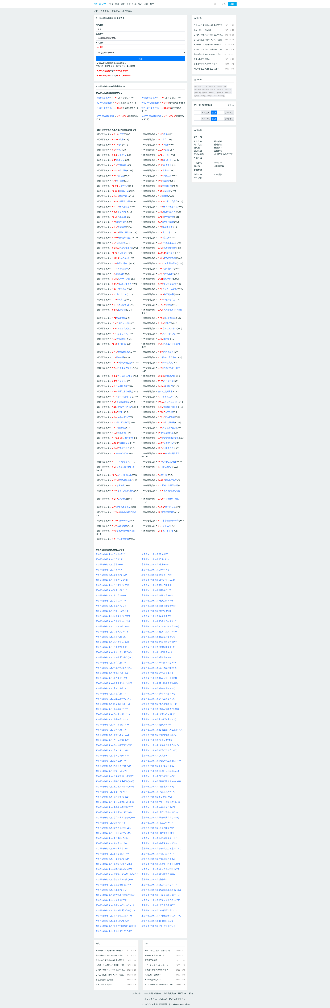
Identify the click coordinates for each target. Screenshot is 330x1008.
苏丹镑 (164, 475)
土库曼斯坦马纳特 (172, 490)
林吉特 (167, 191)
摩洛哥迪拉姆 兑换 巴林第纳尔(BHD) (113, 626)
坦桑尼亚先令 (125, 284)
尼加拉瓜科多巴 (169, 328)
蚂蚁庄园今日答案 (153, 993)
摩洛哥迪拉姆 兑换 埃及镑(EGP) (156, 616)
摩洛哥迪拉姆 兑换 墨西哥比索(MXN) (158, 605)
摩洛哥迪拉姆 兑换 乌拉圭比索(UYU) (113, 714)
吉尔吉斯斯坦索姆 (170, 438)
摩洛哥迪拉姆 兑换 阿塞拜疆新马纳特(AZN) (161, 781)
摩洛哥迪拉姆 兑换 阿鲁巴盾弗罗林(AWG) (115, 781)
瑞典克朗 (166, 180)
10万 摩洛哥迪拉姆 (150, 108)
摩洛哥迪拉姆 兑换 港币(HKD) (109, 564)
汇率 (134, 4)
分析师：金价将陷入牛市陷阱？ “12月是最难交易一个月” (111, 965)
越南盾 (169, 304)
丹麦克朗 (122, 227)
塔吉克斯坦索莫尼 (126, 490)
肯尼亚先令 (123, 253)
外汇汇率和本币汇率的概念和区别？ (159, 984)
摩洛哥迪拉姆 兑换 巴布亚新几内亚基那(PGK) (162, 729)
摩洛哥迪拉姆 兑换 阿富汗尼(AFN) (111, 771)
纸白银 (197, 165)
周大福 (196, 96)
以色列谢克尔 (169, 299)
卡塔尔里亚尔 (169, 242)
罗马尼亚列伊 (170, 258)
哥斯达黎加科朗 (125, 391)
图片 (152, 4)
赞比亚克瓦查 (123, 539)
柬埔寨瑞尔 (124, 443)
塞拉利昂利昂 (171, 480)
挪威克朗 (120, 273)
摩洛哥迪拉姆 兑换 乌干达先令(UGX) (158, 905)
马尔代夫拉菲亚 (169, 461)
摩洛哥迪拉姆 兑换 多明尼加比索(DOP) (114, 812)
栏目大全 (193, 993)
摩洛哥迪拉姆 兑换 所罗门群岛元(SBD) (159, 750)
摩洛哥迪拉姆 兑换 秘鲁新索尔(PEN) (158, 688)
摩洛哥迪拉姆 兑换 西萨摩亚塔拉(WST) (114, 915)
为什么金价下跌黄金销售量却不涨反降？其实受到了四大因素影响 (111, 960)
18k (224, 86)
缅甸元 (168, 323)
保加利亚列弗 (169, 211)
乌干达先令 (170, 507)
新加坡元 (121, 155)
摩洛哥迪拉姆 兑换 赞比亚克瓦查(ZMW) (114, 931)
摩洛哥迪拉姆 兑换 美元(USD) (155, 554)
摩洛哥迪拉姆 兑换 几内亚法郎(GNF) (158, 833)
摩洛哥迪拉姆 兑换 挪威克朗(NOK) (112, 693)
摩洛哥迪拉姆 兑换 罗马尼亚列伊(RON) (159, 678)
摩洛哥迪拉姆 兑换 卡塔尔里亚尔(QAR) (159, 662)
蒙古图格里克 (170, 263)
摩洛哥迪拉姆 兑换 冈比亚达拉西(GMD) (114, 833)
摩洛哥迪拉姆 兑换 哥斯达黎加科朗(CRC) (115, 802)
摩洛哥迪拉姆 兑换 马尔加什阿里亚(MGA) (160, 864)
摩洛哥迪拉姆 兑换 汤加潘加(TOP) (111, 900)
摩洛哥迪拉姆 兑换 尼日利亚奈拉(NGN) (159, 812)
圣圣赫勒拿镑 (125, 480)
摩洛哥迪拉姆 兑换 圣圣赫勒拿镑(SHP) (113, 884)
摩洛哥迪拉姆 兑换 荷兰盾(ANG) (156, 657)
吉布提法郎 (167, 396)
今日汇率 (198, 174)
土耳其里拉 (121, 289)
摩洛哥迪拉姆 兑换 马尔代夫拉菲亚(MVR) (160, 869)
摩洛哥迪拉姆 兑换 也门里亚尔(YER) (158, 926)
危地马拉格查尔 (169, 289)
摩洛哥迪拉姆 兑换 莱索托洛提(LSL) (112, 735)
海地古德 (121, 432)
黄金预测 (218, 150)
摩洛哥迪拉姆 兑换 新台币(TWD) (156, 574)
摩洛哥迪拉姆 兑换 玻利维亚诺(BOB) (112, 642)
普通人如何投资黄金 (104, 984)
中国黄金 (212, 86)
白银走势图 (219, 165)
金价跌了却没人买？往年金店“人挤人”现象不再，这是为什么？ (111, 970)
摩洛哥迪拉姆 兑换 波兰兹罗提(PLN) (158, 636)
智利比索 (122, 310)
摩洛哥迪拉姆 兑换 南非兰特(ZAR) (111, 600)
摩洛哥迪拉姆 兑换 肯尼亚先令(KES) (112, 673)
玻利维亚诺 (121, 222)
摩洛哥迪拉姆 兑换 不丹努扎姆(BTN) (158, 791)
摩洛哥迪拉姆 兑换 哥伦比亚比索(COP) (114, 652)
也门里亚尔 (167, 531)
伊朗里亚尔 (128, 438)
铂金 (123, 4)
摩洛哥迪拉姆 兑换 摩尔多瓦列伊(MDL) (114, 864)
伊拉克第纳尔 (167, 432)
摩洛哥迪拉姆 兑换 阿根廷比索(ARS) (112, 611)
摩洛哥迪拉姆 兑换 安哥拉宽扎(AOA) (158, 776)
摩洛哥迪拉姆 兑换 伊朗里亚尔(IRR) (112, 848)
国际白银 (218, 162)
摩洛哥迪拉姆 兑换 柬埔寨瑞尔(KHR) (112, 853)
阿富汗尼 (120, 357)
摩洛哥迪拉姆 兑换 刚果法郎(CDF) (157, 797)
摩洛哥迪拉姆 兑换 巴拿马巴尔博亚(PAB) (160, 626)
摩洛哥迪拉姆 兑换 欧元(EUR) (109, 559)
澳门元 (121, 175)
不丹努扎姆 (168, 381)
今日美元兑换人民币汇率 (175, 993)
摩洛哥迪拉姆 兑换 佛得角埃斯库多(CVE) (115, 807)
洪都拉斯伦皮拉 (169, 427)
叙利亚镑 (122, 344)
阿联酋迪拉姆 (124, 352)
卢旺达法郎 (123, 323)
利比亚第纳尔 (170, 318)
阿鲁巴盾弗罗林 (124, 367)
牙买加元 (121, 299)
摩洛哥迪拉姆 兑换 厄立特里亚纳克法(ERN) (116, 817)
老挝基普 (170, 253)
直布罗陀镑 (170, 417)
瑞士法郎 (123, 170)
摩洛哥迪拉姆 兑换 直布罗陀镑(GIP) (157, 827)
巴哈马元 (121, 381)
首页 (111, 4)
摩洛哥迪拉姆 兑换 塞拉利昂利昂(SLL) (159, 884)
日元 (164, 139)
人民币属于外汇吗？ (153, 980)
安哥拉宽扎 (167, 362)
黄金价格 (198, 141)
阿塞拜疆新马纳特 (171, 367)
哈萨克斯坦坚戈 (125, 237)
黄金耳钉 (197, 93)
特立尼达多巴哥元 (172, 499)
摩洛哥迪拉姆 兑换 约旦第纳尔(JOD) (113, 724)
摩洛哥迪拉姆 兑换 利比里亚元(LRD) (158, 858)
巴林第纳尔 (124, 206)
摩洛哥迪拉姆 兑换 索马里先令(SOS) (158, 698)
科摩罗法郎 (169, 443)
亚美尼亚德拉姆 (125, 362)
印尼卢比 (124, 186)
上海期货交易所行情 (223, 153)
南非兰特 (120, 180)
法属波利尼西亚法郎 (126, 531)
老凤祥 (212, 89)
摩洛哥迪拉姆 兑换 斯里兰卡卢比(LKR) (113, 698)
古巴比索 (166, 232)
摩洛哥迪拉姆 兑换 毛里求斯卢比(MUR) (114, 683)
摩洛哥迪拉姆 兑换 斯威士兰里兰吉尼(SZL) (161, 889)
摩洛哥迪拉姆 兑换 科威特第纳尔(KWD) (114, 667)
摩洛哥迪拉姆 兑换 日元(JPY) (155, 559)
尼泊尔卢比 (122, 333)
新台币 (165, 155)
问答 (146, 4)
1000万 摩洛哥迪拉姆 (151, 116)
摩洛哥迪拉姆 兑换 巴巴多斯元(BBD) (158, 766)
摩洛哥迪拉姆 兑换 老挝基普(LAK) (157, 673)
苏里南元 (121, 485)
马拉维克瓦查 (123, 328)
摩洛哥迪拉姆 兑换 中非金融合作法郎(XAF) (161, 915)
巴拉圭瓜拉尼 (171, 201)
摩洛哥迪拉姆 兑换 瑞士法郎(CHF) (111, 590)
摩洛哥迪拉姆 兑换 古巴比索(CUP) (157, 652)
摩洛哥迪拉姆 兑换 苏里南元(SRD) (111, 889)
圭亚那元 (122, 427)
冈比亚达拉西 (123, 422)
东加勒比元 (122, 525)
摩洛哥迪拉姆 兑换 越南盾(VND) (156, 724)
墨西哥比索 (167, 186)
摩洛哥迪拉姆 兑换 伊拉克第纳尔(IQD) (159, 843)
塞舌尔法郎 (121, 338)
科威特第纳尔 (125, 248)
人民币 (121, 134)
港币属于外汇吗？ (152, 960)
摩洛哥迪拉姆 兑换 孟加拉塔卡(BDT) (112, 688)
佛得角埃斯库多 (125, 396)
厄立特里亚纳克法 (124, 407)
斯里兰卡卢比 (124, 279)
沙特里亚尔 (169, 273)
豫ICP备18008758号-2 (179, 1004)
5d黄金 (209, 96)
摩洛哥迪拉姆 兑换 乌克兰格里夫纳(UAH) (115, 905)
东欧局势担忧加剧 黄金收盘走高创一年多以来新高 (111, 955)
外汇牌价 (198, 177)
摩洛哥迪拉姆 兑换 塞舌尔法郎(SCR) (112, 755)
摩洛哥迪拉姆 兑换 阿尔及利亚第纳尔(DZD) (161, 760)
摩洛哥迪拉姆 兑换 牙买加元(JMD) (112, 719)
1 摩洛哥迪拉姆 (103, 97)
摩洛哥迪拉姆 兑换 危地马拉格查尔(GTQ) (160, 709)
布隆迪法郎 (170, 376)
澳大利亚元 (168, 160)
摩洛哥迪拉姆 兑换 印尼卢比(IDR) (111, 605)
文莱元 (166, 338)
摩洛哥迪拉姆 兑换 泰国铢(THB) (156, 590)
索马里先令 (168, 279)
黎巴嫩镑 (125, 258)
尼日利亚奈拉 (170, 401)
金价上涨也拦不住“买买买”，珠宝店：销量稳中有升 (111, 975)
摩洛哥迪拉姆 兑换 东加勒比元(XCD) (113, 920)
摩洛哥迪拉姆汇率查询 (122, 11)
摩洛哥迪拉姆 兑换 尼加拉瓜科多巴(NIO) (160, 745)
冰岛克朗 (122, 217)
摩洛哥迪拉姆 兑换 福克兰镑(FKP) (157, 822)
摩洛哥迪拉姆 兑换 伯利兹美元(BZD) (112, 797)
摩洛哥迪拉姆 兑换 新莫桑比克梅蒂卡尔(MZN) (117, 874)
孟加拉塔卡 (123, 268)
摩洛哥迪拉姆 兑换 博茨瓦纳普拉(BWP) (159, 642)
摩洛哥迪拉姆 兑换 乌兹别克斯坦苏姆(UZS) (116, 910)
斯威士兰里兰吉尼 (170, 485)
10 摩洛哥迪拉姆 (149, 97)
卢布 (119, 149)
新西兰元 (167, 175)
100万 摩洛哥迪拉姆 (105, 116)
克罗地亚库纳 (170, 248)
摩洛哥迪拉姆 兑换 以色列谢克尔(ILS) (158, 719)
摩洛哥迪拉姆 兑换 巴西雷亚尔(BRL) (112, 585)
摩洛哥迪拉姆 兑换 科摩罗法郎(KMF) (158, 853)
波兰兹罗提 (169, 217)
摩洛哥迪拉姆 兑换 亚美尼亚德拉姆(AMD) (115, 776)
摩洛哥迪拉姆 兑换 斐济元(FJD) (110, 822)
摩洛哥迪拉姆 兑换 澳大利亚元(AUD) (158, 580)
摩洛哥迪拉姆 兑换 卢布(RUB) (109, 569)
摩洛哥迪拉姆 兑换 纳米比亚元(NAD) (158, 874)
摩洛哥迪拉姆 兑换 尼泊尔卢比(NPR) (112, 750)
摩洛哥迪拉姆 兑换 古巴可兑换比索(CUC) (160, 802)
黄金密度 (205, 89)
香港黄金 (218, 144)
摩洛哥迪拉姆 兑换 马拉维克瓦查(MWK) (114, 745)
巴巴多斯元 (168, 352)
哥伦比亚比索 (125, 232)
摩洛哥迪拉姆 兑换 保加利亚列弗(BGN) (159, 631)
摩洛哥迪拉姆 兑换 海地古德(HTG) (112, 843)
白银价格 (198, 162)
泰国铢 (165, 170)
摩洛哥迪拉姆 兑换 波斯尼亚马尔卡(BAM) (115, 786)
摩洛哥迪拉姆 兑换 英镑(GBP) (155, 569)
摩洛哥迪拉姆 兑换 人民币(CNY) (111, 554)
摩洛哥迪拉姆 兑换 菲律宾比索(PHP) (158, 647)
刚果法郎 (169, 386)
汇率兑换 (218, 174)
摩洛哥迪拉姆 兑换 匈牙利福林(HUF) (158, 714)
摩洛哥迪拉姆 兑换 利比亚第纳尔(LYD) (159, 735)
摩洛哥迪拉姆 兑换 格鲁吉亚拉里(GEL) (113, 827)
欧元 (121, 139)
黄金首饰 (197, 86)
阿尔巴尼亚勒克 (169, 357)
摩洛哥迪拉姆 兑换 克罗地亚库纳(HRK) (159, 667)
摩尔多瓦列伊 (122, 453)
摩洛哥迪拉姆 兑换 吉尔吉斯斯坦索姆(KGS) (161, 848)
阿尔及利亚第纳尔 (171, 344)
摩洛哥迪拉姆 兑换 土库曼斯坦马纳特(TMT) (161, 895)
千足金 (204, 86)
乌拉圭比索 (122, 294)
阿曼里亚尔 (124, 196)
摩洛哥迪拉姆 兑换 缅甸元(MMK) (156, 740)
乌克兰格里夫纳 (123, 507)
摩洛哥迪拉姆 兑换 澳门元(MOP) (111, 595)
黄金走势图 (199, 153)
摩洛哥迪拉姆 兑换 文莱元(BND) (156, 755)
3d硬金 (219, 86)
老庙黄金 (220, 93)
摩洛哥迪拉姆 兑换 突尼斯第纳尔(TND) (159, 704)
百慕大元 (121, 211)
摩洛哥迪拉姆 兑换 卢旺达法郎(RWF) (113, 740)
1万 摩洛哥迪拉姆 (104, 108)
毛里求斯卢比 (123, 263)
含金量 (204, 93)
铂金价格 (218, 141)
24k (215, 96)
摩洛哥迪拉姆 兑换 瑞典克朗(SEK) (157, 600)
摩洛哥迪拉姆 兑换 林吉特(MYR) (156, 611)
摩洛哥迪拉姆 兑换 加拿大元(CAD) (112, 580)
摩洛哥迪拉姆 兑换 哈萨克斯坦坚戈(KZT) (114, 657)
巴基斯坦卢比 (124, 201)
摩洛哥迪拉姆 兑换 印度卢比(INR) (156, 585)
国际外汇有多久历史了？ (154, 955)
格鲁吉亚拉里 (124, 417)
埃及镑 (165, 196)
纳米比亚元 (167, 467)
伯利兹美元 (123, 386)
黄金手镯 (197, 89)
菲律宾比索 (167, 227)
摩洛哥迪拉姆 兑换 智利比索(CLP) (111, 729)
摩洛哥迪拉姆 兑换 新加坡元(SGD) (112, 574)
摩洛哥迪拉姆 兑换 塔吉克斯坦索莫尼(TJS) (115, 895)
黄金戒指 (220, 89)
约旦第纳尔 (124, 304)
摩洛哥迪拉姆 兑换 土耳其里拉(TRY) (112, 709)
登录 (224, 4)
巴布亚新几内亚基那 (173, 310)
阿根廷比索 (124, 191)
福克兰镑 (169, 412)
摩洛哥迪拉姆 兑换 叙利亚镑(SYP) (111, 760)
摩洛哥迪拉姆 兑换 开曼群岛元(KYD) (113, 858)
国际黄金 (198, 144)
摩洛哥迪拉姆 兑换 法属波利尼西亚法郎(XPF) (116, 926)
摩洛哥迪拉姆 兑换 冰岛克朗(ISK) (111, 636)
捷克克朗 (121, 242)
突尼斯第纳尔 (169, 284)
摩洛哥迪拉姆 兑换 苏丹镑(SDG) (156, 879)
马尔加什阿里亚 (172, 453)
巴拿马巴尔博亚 (170, 206)
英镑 (167, 149)
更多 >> (231, 105)
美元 (165, 134)
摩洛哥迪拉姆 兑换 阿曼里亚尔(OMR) (113, 616)
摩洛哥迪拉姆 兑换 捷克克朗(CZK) (111, 662)
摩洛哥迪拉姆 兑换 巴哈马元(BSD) (111, 791)
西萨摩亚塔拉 (124, 520)
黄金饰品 (212, 93)
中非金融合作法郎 (171, 520)
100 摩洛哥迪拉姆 (104, 102)
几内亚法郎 (170, 422)
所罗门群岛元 (168, 333)
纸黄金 (197, 147)
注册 (232, 4)
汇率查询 (104, 11)
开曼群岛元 (124, 448)
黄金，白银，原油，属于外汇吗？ (158, 950)
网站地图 (163, 1004)
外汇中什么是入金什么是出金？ (157, 965)
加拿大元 (120, 160)
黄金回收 (218, 147)
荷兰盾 (166, 237)
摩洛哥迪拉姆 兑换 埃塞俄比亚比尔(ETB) (160, 817)
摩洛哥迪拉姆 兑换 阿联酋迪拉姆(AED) (114, 766)
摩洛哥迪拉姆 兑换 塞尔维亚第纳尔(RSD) (115, 879)
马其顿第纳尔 (123, 461)
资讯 (140, 4)
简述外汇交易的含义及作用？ (156, 970)
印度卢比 (167, 165)
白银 (129, 4)
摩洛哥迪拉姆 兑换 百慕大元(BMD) (112, 631)
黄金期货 (228, 93)
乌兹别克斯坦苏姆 (128, 512)
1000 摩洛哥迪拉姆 (150, 102)
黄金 (117, 4)
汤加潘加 (122, 499)
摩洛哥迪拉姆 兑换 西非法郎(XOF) (157, 920)
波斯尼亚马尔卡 (124, 376)
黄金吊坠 (221, 96)
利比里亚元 (168, 448)
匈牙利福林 (169, 294)
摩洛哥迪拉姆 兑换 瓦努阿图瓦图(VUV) (159, 910)
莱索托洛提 (121, 318)
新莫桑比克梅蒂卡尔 (126, 467)
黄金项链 (228, 89)
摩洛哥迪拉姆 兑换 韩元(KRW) (155, 564)
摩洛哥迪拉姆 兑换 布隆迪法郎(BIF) (157, 786)
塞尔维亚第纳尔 (125, 475)
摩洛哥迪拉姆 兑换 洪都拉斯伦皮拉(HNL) (160, 838)
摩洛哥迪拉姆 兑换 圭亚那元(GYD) (112, 838)
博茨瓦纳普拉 (168, 222)
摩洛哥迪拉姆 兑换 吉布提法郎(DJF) (158, 807)
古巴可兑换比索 (165, 391)
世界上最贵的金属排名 (105, 980)
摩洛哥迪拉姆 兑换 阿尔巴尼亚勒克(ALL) (160, 771)
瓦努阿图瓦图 (168, 512)
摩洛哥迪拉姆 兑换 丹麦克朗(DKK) (111, 647)
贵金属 (203, 96)
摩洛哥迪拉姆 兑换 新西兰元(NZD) (157, 595)
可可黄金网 (99, 3)
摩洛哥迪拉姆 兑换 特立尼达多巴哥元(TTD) (161, 900)
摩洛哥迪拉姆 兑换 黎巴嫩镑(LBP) (111, 678)
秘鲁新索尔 (169, 268)
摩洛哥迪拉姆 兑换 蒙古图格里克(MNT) (159, 683)
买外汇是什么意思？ (153, 975)
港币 (120, 144)
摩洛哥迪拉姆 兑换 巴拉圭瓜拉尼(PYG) (159, 621)
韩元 (166, 144)
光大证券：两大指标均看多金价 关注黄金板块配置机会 (111, 950)
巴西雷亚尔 (123, 165)
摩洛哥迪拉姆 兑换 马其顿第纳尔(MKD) (114, 869)
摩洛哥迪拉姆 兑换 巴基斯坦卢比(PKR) (113, 621)
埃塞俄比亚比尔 (170, 407)
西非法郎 (167, 525)
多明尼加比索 (123, 401)
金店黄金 (198, 150)
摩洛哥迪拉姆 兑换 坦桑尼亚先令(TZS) (113, 704)
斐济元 (121, 412)
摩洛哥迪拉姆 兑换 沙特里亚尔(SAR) (158, 693)
